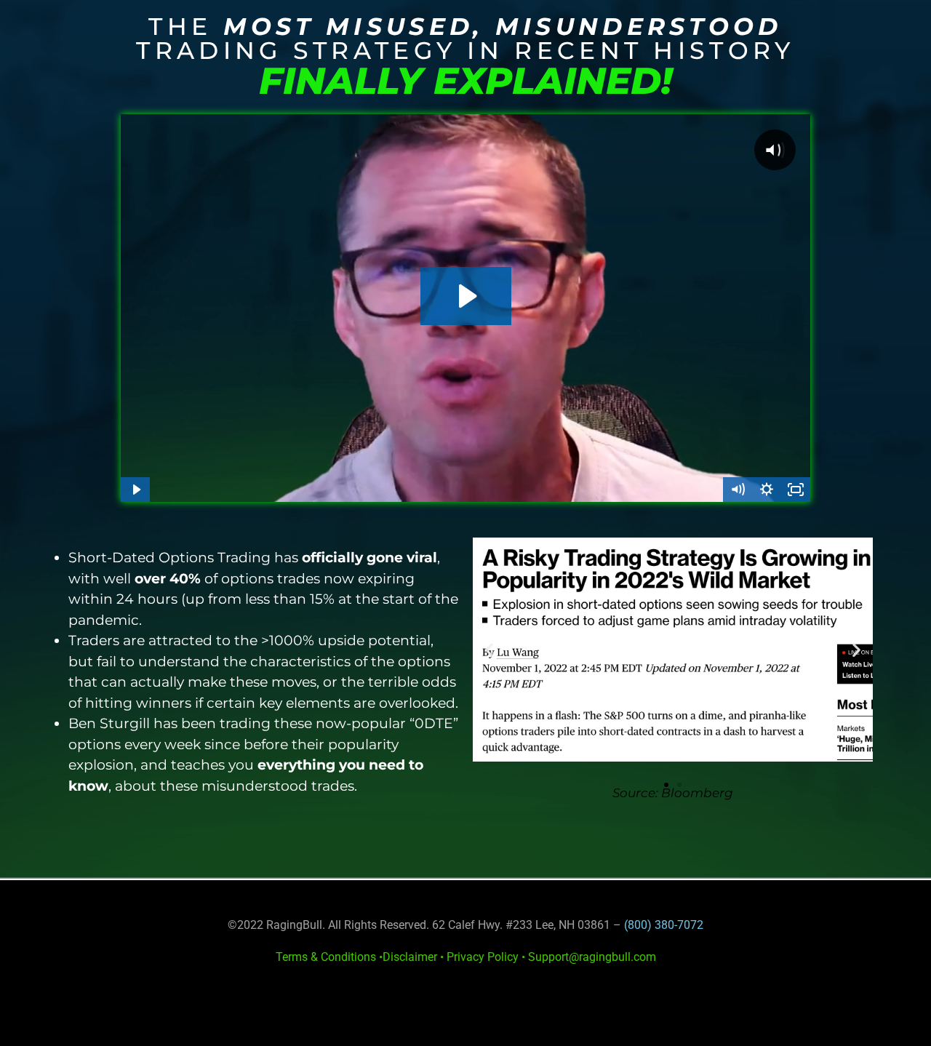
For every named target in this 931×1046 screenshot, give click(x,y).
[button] (489, 650)
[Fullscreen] (795, 489)
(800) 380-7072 (663, 925)
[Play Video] (135, 489)
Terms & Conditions (326, 957)
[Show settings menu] (766, 489)
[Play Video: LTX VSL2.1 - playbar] (465, 296)
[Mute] (737, 489)
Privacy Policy (483, 957)
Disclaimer (410, 957)
